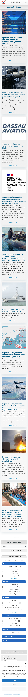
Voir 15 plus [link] (14, 578)
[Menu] (25, 2)
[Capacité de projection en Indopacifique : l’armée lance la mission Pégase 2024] (14, 337)
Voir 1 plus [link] (14, 612)
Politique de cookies (8, 694)
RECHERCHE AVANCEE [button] (15, 550)
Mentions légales (16, 694)
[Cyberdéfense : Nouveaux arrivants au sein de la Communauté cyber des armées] (14, 22)
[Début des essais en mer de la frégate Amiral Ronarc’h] (14, 294)
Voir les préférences (14, 689)
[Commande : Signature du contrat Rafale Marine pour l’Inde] (14, 128)
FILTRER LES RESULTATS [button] (15, 557)
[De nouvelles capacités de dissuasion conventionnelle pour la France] (14, 441)
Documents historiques (11, 658)
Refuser (14, 684)
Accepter (14, 680)
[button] (25, 663)
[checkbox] (14, 567)
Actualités (7, 657)
